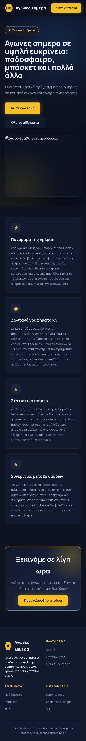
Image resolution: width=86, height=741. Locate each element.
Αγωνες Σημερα (26, 8)
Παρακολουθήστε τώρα (43, 600)
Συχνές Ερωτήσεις (58, 664)
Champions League (59, 702)
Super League (55, 694)
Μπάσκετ (11, 702)
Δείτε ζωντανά (66, 8)
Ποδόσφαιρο (14, 694)
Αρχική (50, 650)
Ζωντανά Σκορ (55, 657)
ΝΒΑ (7, 709)
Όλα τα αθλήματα (25, 122)
